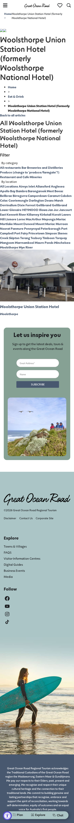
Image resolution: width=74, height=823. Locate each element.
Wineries (36, 177)
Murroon (62, 224)
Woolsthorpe (9, 247)
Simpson (51, 233)
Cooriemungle (18, 200)
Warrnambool (24, 242)
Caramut (54, 195)
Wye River (26, 247)
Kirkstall (46, 214)
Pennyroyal (32, 228)
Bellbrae (6, 195)
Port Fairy (21, 233)
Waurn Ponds (44, 242)
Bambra (21, 191)
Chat (60, 815)
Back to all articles (12, 115)
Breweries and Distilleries (45, 167)
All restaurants (10, 167)
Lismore (10, 219)
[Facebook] (7, 598)
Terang (25, 238)
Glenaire (15, 209)
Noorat (5, 228)
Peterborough (51, 228)
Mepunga (48, 219)
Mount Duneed (24, 224)
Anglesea (57, 186)
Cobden (66, 195)
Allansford (43, 186)
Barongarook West (41, 191)
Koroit (56, 214)
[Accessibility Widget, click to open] (7, 815)
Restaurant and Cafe (14, 177)
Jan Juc (53, 209)
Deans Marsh (54, 200)
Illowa (43, 209)
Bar (24, 167)
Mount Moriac (45, 224)
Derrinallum (8, 205)
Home (8, 14)
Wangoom (7, 242)
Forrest (30, 205)
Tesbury (36, 238)
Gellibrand (43, 205)
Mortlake (6, 224)
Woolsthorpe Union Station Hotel (29, 306)
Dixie (21, 205)
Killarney (33, 214)
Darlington (36, 200)
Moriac (61, 219)
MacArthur (33, 219)
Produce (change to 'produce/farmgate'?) (29, 172)
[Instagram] (7, 614)
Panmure (17, 228)
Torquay (61, 238)
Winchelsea (62, 242)
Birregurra (20, 195)
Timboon (48, 238)
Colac (4, 200)
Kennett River (16, 214)
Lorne (21, 219)
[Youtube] (7, 606)
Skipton (14, 238)
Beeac (58, 191)
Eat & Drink (16, 96)
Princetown (36, 233)
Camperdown (37, 195)
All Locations (9, 186)
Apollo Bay (7, 191)
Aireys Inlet (27, 186)
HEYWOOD (30, 209)
